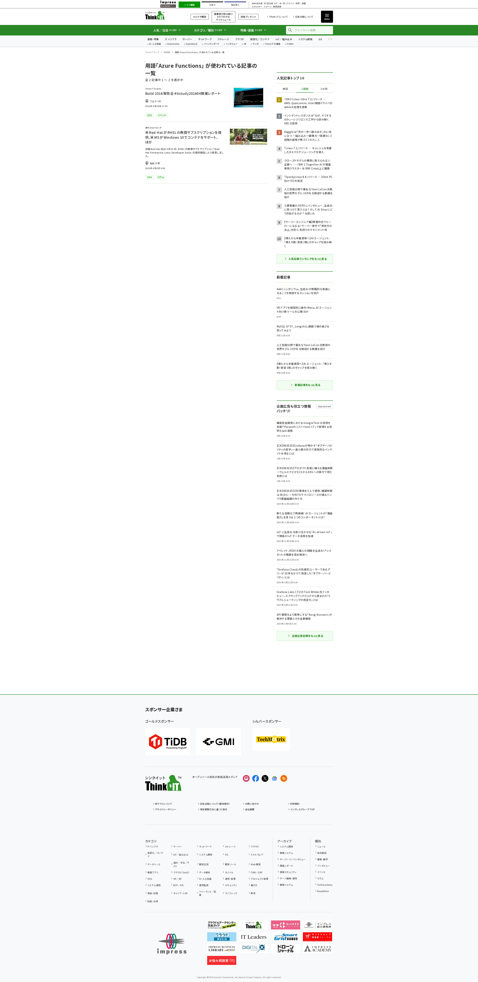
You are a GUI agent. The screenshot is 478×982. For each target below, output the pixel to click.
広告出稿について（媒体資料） (215, 803)
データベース (154, 864)
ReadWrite (323, 891)
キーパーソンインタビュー (293, 859)
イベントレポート (211, 44)
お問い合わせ (252, 803)
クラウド (239, 39)
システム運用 (154, 885)
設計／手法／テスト (181, 864)
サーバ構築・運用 (288, 878)
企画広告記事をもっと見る (307, 636)
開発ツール (230, 864)
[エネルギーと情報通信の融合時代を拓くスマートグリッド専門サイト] (285, 938)
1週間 (304, 89)
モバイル (229, 872)
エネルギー (257, 7)
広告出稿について (304, 16)
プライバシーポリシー (166, 809)
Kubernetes (173, 44)
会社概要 (249, 809)
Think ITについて (278, 16)
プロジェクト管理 (259, 878)
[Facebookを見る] (255, 778)
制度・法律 (152, 901)
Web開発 (256, 864)
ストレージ (223, 39)
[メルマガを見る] (246, 778)
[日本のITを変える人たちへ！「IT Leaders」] (253, 938)
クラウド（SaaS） (181, 872)
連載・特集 (153, 39)
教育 (253, 893)
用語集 (167, 52)
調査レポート (286, 865)
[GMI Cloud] (218, 741)
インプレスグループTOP (302, 809)
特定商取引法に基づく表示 (213, 809)
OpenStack (191, 44)
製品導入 (235, 5)
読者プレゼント (248, 16)
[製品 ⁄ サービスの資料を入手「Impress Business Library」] (221, 950)
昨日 (285, 89)
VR (245, 44)
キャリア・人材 (180, 893)
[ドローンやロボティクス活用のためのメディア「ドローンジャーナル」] (285, 950)
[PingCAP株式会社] (167, 741)
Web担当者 (257, 3)
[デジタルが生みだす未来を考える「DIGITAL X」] (253, 950)
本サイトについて (163, 803)
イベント (321, 872)
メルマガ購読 (199, 16)
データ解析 (204, 872)
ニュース (321, 846)
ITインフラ (171, 39)
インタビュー (231, 44)
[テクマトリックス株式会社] (271, 739)
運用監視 (203, 885)
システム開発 (305, 39)
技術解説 (322, 852)
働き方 (254, 885)
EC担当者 (268, 3)
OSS (149, 878)
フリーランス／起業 (207, 893)
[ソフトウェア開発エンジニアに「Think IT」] (253, 926)
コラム (320, 878)
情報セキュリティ (288, 872)
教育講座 (277, 7)
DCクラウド (288, 3)
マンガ (256, 44)
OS (320, 39)
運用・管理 (230, 878)
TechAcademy (324, 884)
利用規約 (295, 803)
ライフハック (231, 893)
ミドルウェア (257, 854)
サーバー (187, 39)
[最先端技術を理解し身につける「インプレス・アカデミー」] (317, 950)
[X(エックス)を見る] (265, 778)
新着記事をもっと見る (307, 385)
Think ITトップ (152, 52)
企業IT (212, 5)
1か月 (324, 89)
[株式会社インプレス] (172, 944)
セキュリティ (231, 885)
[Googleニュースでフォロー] (274, 778)
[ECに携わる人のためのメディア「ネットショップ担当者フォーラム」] (317, 938)
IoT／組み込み (284, 39)
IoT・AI (277, 3)
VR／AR (177, 878)
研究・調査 (301, 3)
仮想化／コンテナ (260, 39)
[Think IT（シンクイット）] (163, 788)
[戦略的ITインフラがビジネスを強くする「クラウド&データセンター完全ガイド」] (221, 926)
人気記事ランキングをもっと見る (307, 259)
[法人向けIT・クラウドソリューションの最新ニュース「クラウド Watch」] (221, 938)
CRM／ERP (257, 872)
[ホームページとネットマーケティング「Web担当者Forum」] (285, 926)
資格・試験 (152, 893)
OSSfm (290, 44)
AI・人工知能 (155, 44)
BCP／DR (178, 885)
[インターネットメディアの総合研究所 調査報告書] (317, 926)
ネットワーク (205, 39)
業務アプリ (152, 872)
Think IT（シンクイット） (163, 15)
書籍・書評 (322, 859)
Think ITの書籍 (272, 44)
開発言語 (203, 864)
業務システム (286, 852)
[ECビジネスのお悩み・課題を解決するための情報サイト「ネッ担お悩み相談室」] (221, 962)
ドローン (268, 7)
